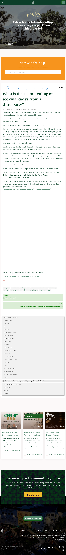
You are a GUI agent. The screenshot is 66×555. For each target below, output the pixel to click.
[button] (2, 2)
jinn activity (52, 288)
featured (37, 415)
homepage (29, 416)
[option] (11, 435)
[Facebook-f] (56, 546)
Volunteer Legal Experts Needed (52, 433)
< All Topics (7, 86)
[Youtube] (63, 550)
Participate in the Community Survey (10, 433)
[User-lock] (49, 546)
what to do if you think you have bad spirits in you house (30, 290)
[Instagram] (63, 546)
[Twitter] (52, 546)
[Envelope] (59, 546)
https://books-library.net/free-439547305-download (21, 276)
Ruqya (6, 290)
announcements (30, 415)
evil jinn (6, 288)
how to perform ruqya (38, 288)
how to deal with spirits (20, 288)
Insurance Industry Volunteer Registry (32, 433)
